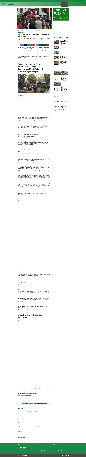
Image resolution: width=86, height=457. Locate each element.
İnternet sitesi (37, 426)
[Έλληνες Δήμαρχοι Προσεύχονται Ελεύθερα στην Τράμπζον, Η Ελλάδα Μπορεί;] (64, 73)
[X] (42, 450)
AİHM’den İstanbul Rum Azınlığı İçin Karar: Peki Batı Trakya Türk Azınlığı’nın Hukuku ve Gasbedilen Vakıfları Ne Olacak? (60, 113)
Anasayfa (46, 4)
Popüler (55, 37)
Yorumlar (66, 37)
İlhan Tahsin (21, 42)
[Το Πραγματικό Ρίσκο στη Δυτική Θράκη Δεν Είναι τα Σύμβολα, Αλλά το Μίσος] (64, 84)
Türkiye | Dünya (64, 4)
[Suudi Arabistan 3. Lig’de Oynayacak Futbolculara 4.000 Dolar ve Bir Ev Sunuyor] (56, 47)
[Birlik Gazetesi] (7, 4)
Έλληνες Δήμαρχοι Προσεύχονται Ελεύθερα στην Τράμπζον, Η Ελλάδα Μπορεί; (64, 77)
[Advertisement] (34, 108)
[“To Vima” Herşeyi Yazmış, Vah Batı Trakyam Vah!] (56, 63)
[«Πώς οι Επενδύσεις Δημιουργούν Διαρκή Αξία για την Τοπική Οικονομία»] (57, 73)
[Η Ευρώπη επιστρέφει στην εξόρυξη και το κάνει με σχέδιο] (57, 84)
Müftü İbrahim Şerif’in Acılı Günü (58, 101)
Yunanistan (58, 4)
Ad (18, 422)
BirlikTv (80, 4)
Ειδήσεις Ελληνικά (73, 4)
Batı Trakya (52, 4)
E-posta (19, 426)
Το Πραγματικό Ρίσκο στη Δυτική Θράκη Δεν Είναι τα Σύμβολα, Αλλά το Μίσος (64, 88)
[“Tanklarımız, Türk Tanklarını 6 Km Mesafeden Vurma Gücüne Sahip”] (56, 52)
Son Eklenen (61, 37)
